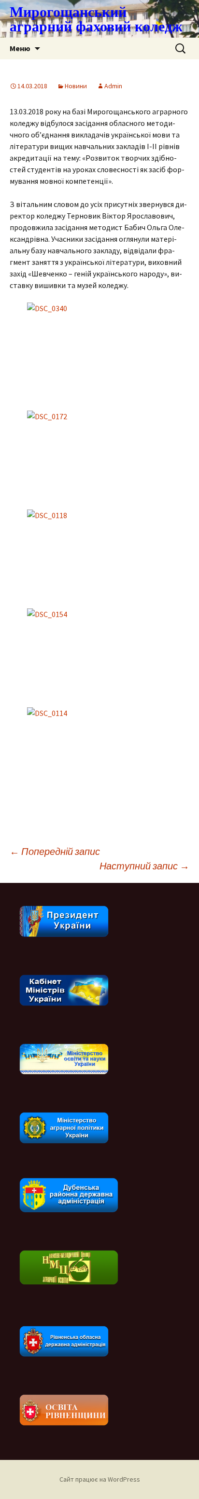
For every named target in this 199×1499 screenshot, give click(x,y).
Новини (76, 86)
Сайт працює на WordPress (99, 1479)
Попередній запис (55, 851)
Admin (113, 86)
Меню (20, 48)
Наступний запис (144, 866)
